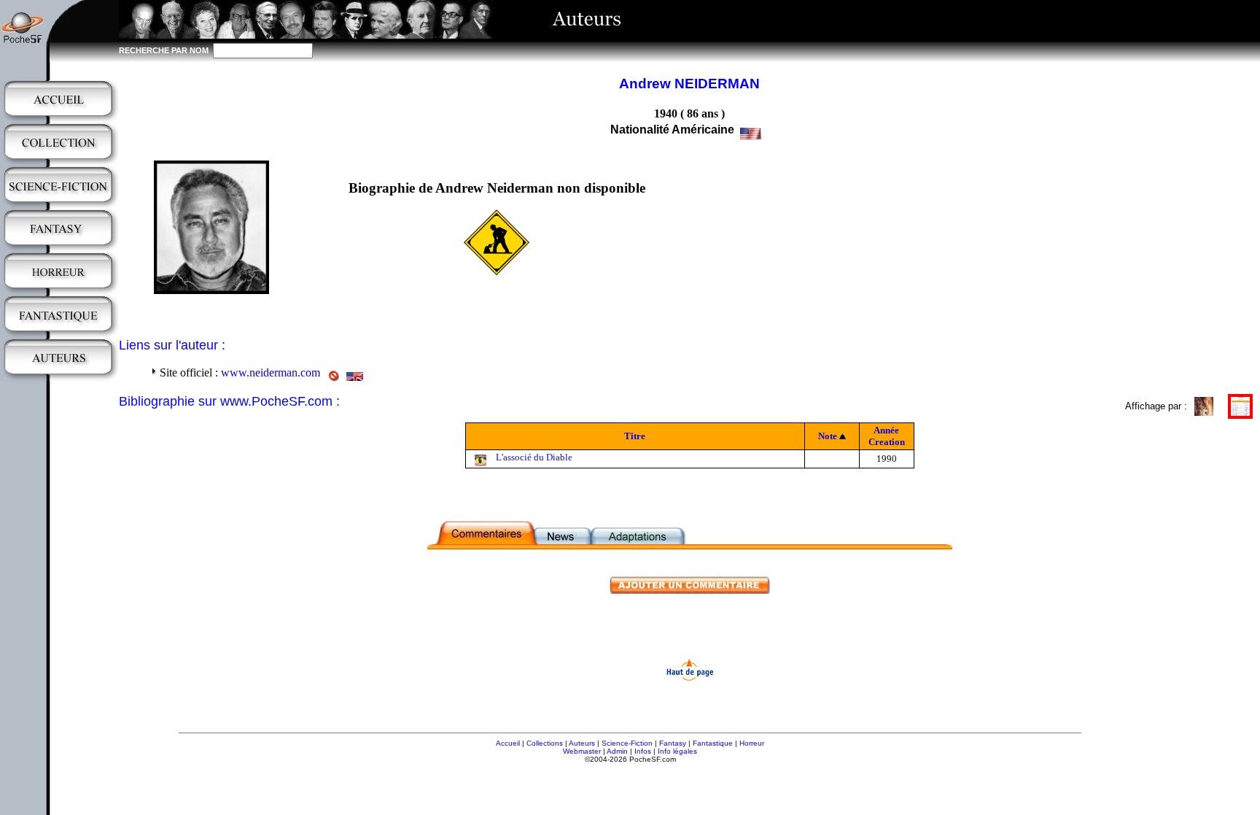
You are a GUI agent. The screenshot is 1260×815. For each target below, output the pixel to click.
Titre (634, 435)
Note (827, 435)
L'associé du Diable (534, 457)
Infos (642, 751)
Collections (544, 743)
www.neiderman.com (270, 372)
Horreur (751, 743)
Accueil (508, 743)
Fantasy (672, 743)
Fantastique (713, 743)
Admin (617, 751)
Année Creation (886, 436)
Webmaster (582, 751)
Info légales (677, 751)
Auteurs (582, 743)
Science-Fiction (627, 743)
